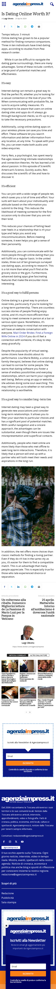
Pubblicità (7, 897)
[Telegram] (32, 27)
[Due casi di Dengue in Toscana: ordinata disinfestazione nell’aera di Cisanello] (28, 692)
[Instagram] (11, 841)
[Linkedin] (18, 27)
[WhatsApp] (25, 27)
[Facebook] (4, 27)
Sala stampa (8, 902)
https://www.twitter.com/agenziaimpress (28, 646)
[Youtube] (22, 841)
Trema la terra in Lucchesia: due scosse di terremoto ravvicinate (9, 702)
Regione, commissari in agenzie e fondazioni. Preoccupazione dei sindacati (27, 677)
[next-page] (29, 712)
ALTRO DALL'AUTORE (38, 655)
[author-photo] (28, 633)
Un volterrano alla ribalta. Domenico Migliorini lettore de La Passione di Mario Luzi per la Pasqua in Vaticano (13, 609)
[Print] (39, 27)
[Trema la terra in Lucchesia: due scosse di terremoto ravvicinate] (9, 692)
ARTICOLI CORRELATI (17, 655)
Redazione (7, 893)
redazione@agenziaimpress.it (28, 835)
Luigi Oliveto (8, 18)
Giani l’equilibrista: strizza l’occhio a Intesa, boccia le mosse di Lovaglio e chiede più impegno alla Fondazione (8, 678)
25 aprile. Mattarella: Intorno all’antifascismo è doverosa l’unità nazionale (43, 607)
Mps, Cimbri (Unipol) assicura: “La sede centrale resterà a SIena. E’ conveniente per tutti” (45, 703)
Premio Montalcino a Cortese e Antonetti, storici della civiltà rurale (45, 676)
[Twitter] (11, 27)
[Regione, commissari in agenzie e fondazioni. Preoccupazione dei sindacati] (28, 666)
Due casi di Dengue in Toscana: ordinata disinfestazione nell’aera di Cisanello (28, 702)
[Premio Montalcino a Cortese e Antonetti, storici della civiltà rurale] (46, 666)
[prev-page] (26, 712)
